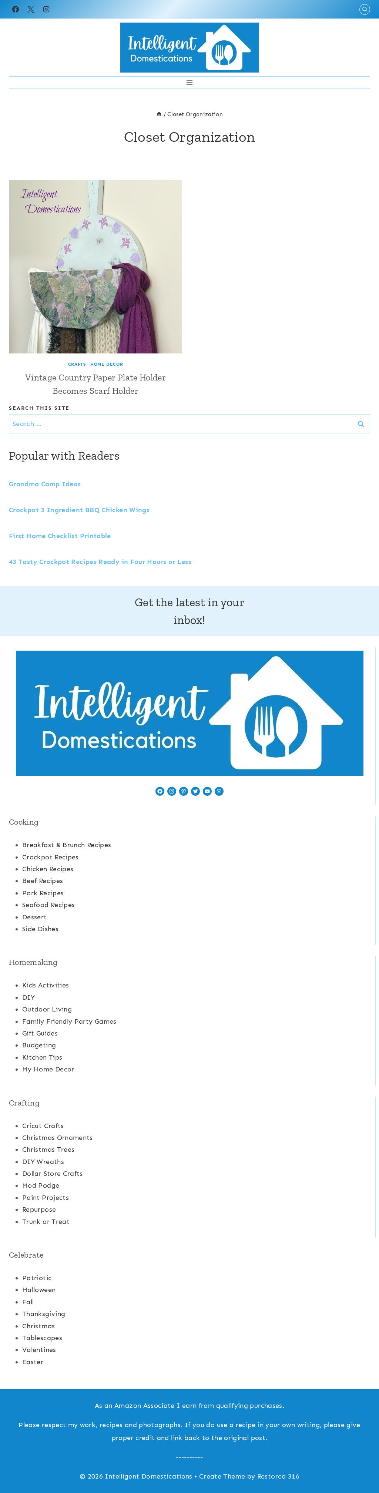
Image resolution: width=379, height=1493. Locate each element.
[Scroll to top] (361, 1464)
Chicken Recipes (47, 869)
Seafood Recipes (48, 905)
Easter (32, 1362)
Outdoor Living (47, 1009)
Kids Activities (45, 985)
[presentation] (95, 266)
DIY (28, 997)
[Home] (159, 114)
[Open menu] (190, 82)
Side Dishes (40, 929)
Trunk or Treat (46, 1222)
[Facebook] (15, 9)
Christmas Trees (48, 1149)
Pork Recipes (43, 893)
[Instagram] (46, 9)
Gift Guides (40, 1033)
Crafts (77, 364)
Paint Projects (45, 1198)
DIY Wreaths (43, 1162)
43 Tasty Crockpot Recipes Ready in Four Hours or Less (100, 562)
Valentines (39, 1350)
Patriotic (36, 1278)
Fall (28, 1302)
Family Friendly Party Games (69, 1021)
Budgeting (39, 1045)
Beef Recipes (42, 881)
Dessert (34, 917)
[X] (30, 9)
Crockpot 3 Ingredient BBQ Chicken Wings (79, 510)
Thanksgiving (43, 1314)
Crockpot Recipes (50, 857)
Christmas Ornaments (57, 1138)
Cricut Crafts (43, 1126)
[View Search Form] (364, 9)
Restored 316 (278, 1476)
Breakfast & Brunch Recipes (66, 845)
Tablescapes (42, 1338)
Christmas (38, 1326)
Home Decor (106, 364)
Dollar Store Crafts (52, 1174)
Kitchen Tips (42, 1057)
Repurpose (39, 1209)
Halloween (39, 1290)
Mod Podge (40, 1185)
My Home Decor (48, 1069)
